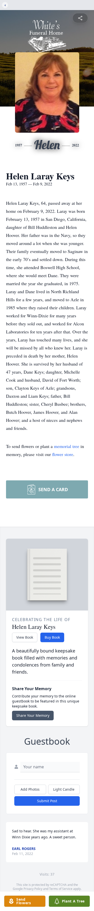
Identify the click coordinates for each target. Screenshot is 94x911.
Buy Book (52, 637)
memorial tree (66, 446)
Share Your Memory (32, 715)
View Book (24, 637)
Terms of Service (60, 889)
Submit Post (47, 800)
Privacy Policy (33, 889)
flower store (62, 454)
